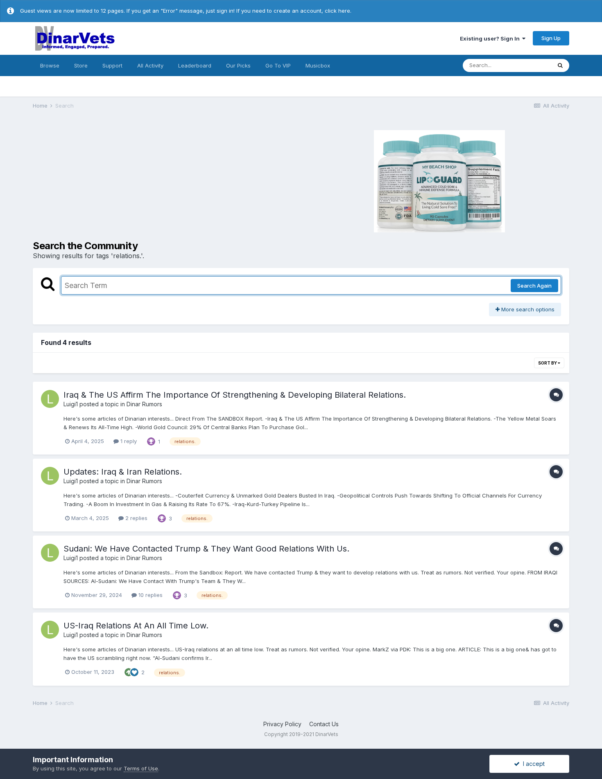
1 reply (128, 441)
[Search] (560, 65)
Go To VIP (278, 65)
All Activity (150, 65)
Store (81, 65)
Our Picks (238, 65)
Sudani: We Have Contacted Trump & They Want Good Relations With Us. (206, 549)
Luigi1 (70, 404)
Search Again (534, 285)
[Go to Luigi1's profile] (50, 399)
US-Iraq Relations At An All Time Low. (135, 625)
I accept (532, 763)
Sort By (548, 362)
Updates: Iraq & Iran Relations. (122, 472)
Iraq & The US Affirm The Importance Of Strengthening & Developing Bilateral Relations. (234, 395)
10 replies (150, 595)
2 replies (135, 518)
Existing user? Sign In (491, 38)
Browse (49, 65)
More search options (527, 309)
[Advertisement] (166, 180)
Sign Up (551, 38)
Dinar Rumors (144, 404)
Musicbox (318, 65)
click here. (338, 10)
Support (112, 65)
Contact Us (324, 723)
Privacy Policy (282, 723)
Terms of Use (141, 768)
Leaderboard (194, 65)
